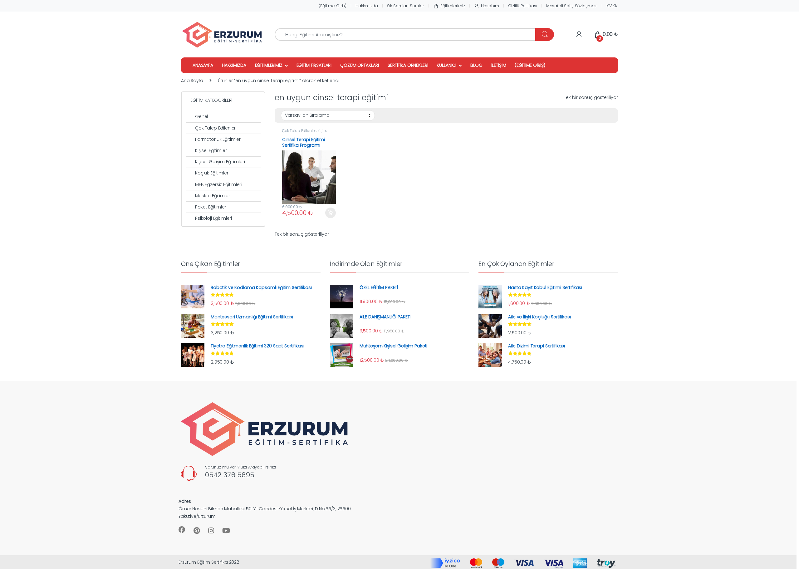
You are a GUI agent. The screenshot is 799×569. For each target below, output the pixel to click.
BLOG (476, 65)
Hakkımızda (366, 6)
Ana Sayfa (192, 80)
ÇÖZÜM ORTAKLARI (359, 65)
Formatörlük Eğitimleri (218, 139)
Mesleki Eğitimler (212, 196)
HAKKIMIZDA (234, 65)
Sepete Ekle (328, 213)
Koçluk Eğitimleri (212, 173)
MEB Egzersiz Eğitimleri (218, 184)
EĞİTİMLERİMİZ (268, 65)
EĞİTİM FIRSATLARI (314, 65)
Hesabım (490, 6)
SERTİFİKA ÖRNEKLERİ (408, 65)
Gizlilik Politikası (522, 6)
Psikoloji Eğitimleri (213, 218)
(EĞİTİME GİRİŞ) (530, 65)
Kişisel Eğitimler (211, 150)
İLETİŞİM (498, 65)
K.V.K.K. (612, 6)
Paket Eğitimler (210, 207)
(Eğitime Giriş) (332, 6)
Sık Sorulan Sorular (405, 6)
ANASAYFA (203, 65)
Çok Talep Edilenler (299, 130)
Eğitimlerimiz (452, 6)
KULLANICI (446, 65)
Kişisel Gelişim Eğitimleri (305, 132)
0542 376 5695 (229, 475)
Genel (201, 116)
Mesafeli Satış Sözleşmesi (572, 6)
